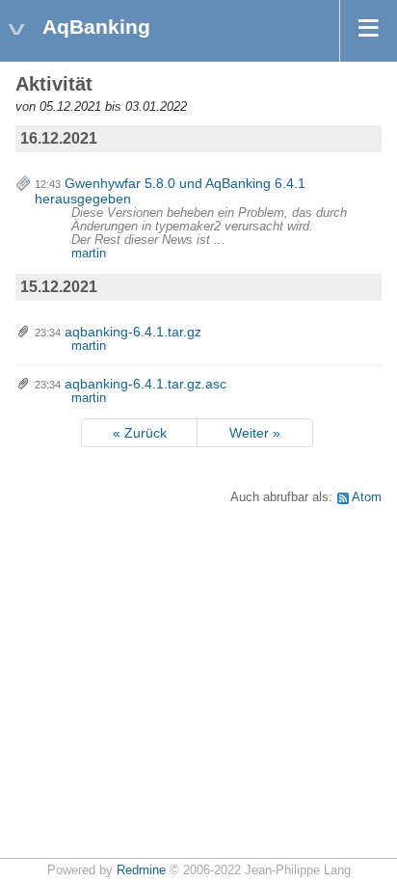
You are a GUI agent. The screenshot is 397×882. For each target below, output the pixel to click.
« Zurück (140, 433)
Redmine (141, 870)
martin (88, 253)
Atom (367, 497)
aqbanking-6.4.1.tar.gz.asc (145, 383)
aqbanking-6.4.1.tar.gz (133, 331)
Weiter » (254, 433)
